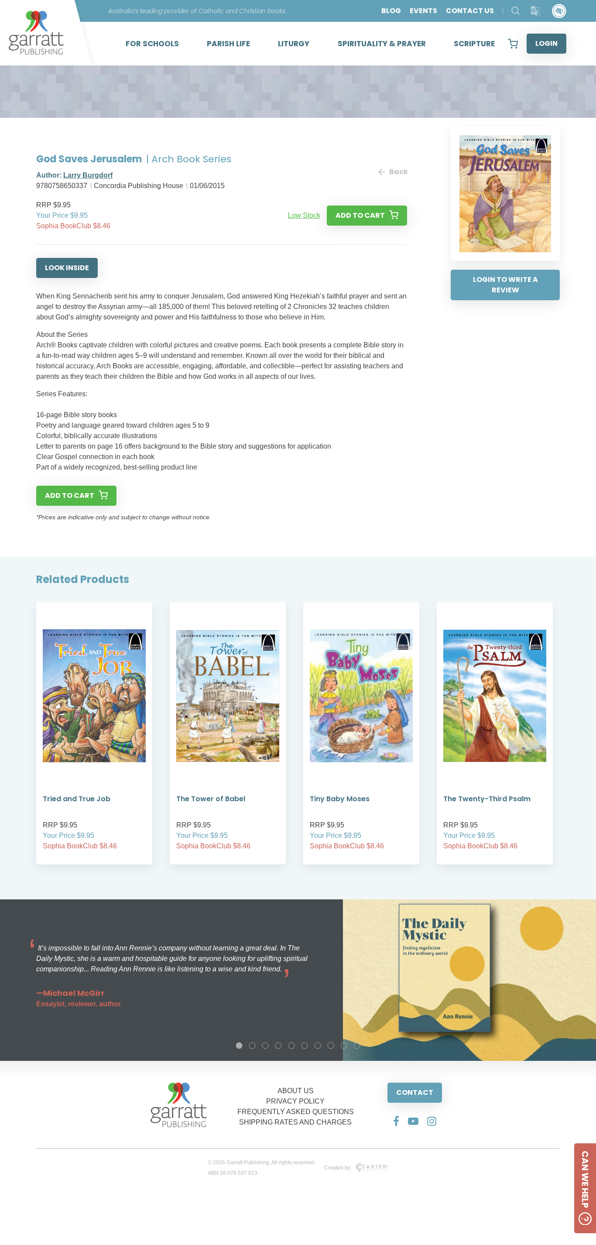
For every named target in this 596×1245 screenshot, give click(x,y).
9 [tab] (343, 1045)
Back (398, 172)
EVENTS (423, 11)
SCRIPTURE (474, 43)
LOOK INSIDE (67, 268)
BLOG (391, 11)
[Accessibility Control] (559, 11)
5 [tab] (291, 1045)
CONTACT (414, 1092)
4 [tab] (278, 1045)
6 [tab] (304, 1045)
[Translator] (536, 11)
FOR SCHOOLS (152, 43)
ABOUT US (295, 1090)
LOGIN (546, 43)
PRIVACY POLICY (295, 1101)
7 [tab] (317, 1045)
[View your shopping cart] (513, 43)
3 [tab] (265, 1045)
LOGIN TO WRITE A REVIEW (505, 284)
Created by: (338, 1168)
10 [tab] (357, 1045)
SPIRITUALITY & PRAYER (382, 43)
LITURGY (293, 43)
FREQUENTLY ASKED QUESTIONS (295, 1111)
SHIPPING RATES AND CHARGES (295, 1122)
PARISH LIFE (228, 43)
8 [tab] (330, 1045)
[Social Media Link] (396, 1121)
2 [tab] (252, 1045)
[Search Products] (515, 11)
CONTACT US (470, 11)
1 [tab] (239, 1045)
